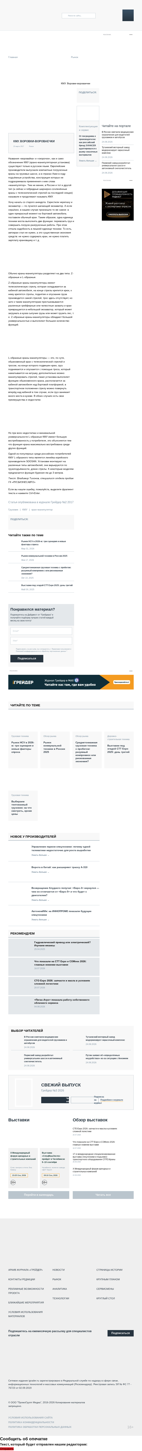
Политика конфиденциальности (31, 1422)
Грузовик (13, 509)
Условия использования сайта (30, 1417)
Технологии (60, 1298)
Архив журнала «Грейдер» (25, 1269)
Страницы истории (109, 1269)
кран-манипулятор (42, 509)
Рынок (74, 57)
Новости (58, 1269)
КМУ (24, 509)
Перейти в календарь (39, 1194)
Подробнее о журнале (111, 1100)
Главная (13, 57)
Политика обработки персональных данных (39, 1427)
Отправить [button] (7, 1448)
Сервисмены (105, 1288)
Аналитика (59, 1288)
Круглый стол (105, 1298)
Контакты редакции (21, 1279)
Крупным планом (108, 1279)
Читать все (103, 1194)
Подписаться (27, 658)
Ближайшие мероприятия (26, 1302)
